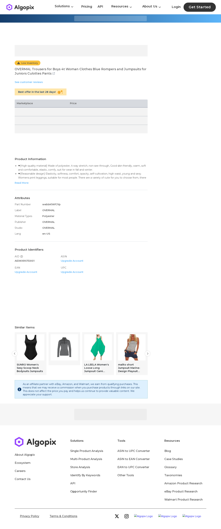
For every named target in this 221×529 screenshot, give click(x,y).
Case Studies (173, 459)
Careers (20, 471)
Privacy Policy (29, 516)
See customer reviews (29, 82)
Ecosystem (23, 462)
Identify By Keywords (85, 475)
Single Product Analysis (86, 451)
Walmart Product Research (183, 499)
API (100, 6)
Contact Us (23, 479)
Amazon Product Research (183, 483)
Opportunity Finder (83, 491)
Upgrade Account (72, 260)
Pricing (86, 6)
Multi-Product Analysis (86, 459)
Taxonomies (173, 475)
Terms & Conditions (63, 516)
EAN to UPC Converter (133, 467)
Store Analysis (80, 467)
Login (176, 7)
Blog (167, 451)
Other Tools (125, 475)
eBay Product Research (181, 491)
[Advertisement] (110, 34)
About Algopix (25, 454)
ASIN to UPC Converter (133, 451)
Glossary (170, 467)
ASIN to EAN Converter (133, 459)
